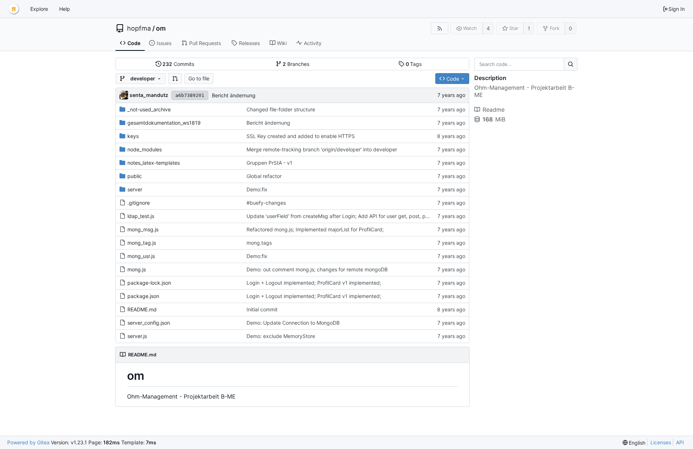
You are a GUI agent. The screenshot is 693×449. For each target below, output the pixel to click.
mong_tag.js (141, 243)
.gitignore (138, 203)
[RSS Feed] (439, 28)
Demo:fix (257, 189)
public (134, 176)
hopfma (139, 28)
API (680, 442)
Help (64, 9)
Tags (414, 64)
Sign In (676, 9)
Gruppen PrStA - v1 (269, 163)
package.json (143, 296)
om (161, 28)
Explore (39, 9)
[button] (175, 78)
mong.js (136, 269)
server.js (137, 336)
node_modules (144, 149)
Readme (494, 109)
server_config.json (148, 323)
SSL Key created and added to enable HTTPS (301, 136)
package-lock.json (149, 283)
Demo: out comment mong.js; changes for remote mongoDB (317, 269)
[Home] (14, 9)
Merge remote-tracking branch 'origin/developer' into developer (322, 149)
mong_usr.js (141, 256)
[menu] (634, 443)
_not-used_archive (149, 109)
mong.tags (259, 243)
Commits (178, 64)
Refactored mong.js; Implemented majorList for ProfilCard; (315, 229)
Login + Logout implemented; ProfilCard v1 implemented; (314, 283)
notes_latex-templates (153, 163)
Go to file (198, 78)
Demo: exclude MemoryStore (281, 336)
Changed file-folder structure (281, 109)
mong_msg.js (142, 229)
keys (133, 136)
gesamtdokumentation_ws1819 (164, 123)
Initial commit (262, 309)
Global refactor (264, 176)
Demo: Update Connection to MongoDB (293, 323)
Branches (296, 64)
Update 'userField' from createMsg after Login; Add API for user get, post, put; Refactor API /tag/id (363, 216)
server (134, 189)
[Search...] (571, 64)
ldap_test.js (140, 216)
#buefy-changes (266, 203)
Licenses (660, 442)
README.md (142, 309)
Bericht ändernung (234, 95)
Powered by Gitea (28, 442)
